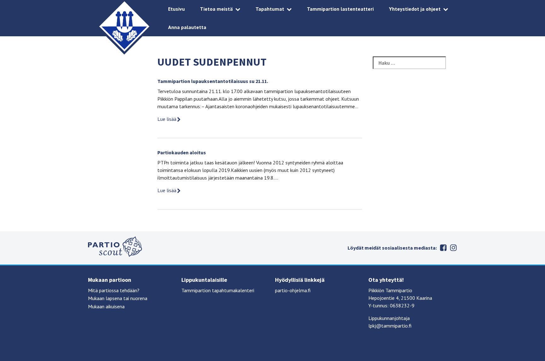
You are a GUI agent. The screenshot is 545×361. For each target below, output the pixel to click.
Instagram (453, 248)
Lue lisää (166, 119)
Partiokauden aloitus (181, 152)
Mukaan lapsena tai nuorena (117, 298)
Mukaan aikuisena (106, 306)
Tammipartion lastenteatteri (340, 9)
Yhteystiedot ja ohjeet (415, 9)
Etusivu (176, 9)
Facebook (443, 248)
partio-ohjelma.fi (293, 290)
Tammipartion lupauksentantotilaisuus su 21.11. (212, 81)
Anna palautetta (187, 27)
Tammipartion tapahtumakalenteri (217, 290)
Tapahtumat (269, 9)
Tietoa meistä (216, 9)
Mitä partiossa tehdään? (113, 290)
